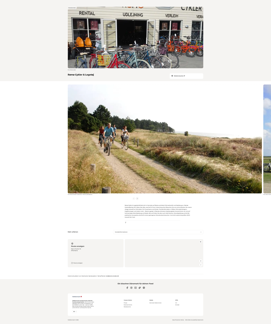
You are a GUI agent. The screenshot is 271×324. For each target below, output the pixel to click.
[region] (164, 253)
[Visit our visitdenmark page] (135, 287)
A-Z (176, 303)
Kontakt (177, 304)
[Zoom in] (201, 261)
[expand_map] (200, 241)
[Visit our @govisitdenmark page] (139, 287)
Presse (125, 303)
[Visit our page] (131, 287)
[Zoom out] (201, 265)
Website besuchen (179, 75)
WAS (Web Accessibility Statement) (194, 320)
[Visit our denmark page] (127, 287)
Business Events (128, 304)
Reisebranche (127, 306)
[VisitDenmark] (77, 296)
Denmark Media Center (155, 303)
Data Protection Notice (178, 320)
